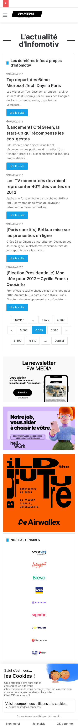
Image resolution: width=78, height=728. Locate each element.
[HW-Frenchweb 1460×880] (39, 449)
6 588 (23, 330)
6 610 (32, 340)
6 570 (45, 319)
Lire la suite (17, 112)
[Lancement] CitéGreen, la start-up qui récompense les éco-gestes (35, 133)
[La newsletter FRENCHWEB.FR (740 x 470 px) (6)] (39, 401)
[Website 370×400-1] (39, 531)
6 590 (54, 330)
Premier (19, 319)
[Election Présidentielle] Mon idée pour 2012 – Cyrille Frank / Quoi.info (37, 278)
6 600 (17, 340)
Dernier (59, 340)
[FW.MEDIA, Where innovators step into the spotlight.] (27, 15)
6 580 (60, 319)
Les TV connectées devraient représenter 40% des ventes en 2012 (38, 186)
